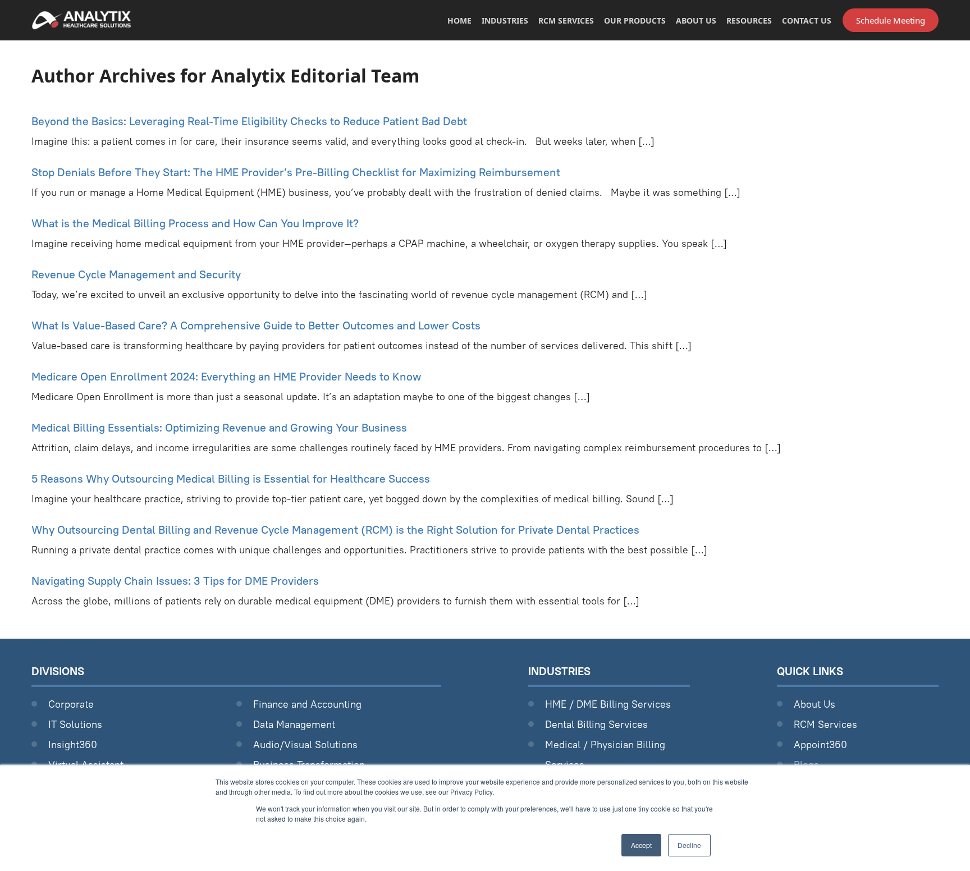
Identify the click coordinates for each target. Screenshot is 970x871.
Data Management (294, 724)
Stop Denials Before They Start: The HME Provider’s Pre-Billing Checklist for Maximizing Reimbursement (295, 172)
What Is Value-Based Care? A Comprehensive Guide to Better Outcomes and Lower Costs (256, 325)
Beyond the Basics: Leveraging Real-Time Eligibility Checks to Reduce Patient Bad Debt (249, 121)
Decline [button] (689, 845)
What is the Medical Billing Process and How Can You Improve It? (195, 223)
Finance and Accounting (307, 704)
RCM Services (566, 20)
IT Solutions (75, 724)
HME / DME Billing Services (608, 704)
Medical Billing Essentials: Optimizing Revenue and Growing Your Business (219, 427)
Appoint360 (820, 744)
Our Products (635, 20)
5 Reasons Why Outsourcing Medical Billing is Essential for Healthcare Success (230, 478)
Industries (505, 20)
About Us (696, 20)
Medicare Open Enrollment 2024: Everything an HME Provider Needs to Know (226, 376)
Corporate (71, 704)
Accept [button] (641, 845)
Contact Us (806, 20)
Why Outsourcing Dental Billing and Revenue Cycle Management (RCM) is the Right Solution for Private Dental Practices (335, 529)
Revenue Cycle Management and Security (136, 274)
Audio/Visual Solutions (305, 744)
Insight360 (72, 744)
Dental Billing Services (596, 724)
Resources (749, 20)
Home (459, 20)
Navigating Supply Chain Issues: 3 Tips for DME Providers (175, 581)
